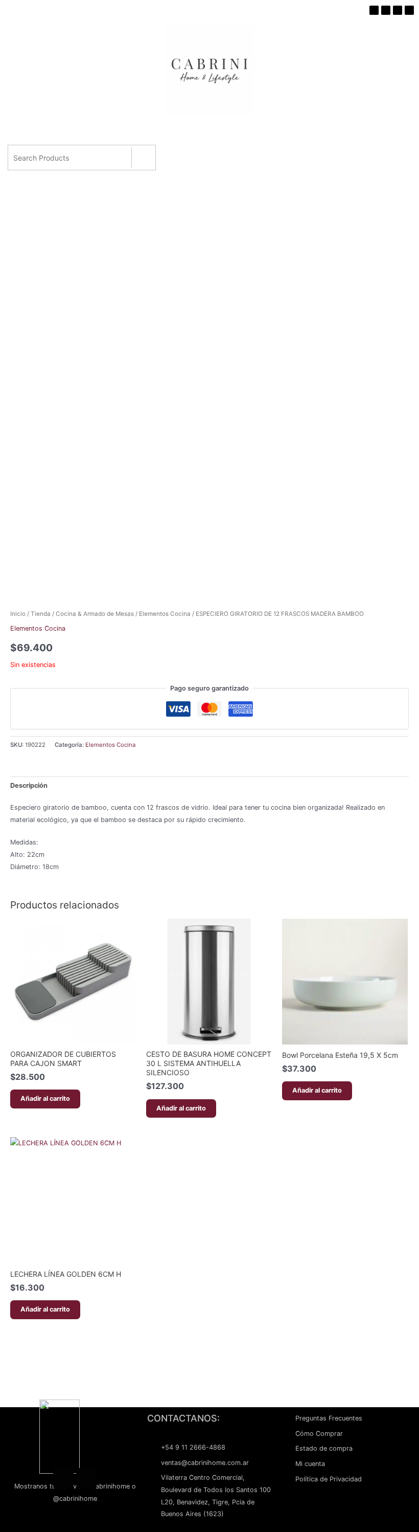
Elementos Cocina (165, 613)
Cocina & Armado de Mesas (95, 613)
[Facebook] (63, 1478)
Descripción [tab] (29, 785)
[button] (207, 131)
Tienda (41, 613)
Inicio (18, 613)
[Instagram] (86, 1478)
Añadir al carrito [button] (45, 1098)
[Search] (143, 157)
